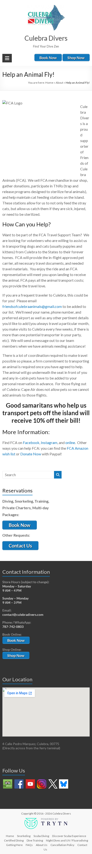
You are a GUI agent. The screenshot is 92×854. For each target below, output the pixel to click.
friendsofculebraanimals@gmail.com (32, 306)
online (70, 442)
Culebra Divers (46, 38)
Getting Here (14, 845)
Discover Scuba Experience (69, 836)
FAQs (29, 845)
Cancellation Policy (62, 845)
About (59, 82)
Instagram (49, 442)
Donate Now (30, 454)
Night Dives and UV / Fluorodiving (67, 840)
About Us (41, 845)
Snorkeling (23, 836)
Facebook (31, 442)
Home (49, 82)
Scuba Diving (41, 836)
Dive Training (35, 840)
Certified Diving (14, 840)
